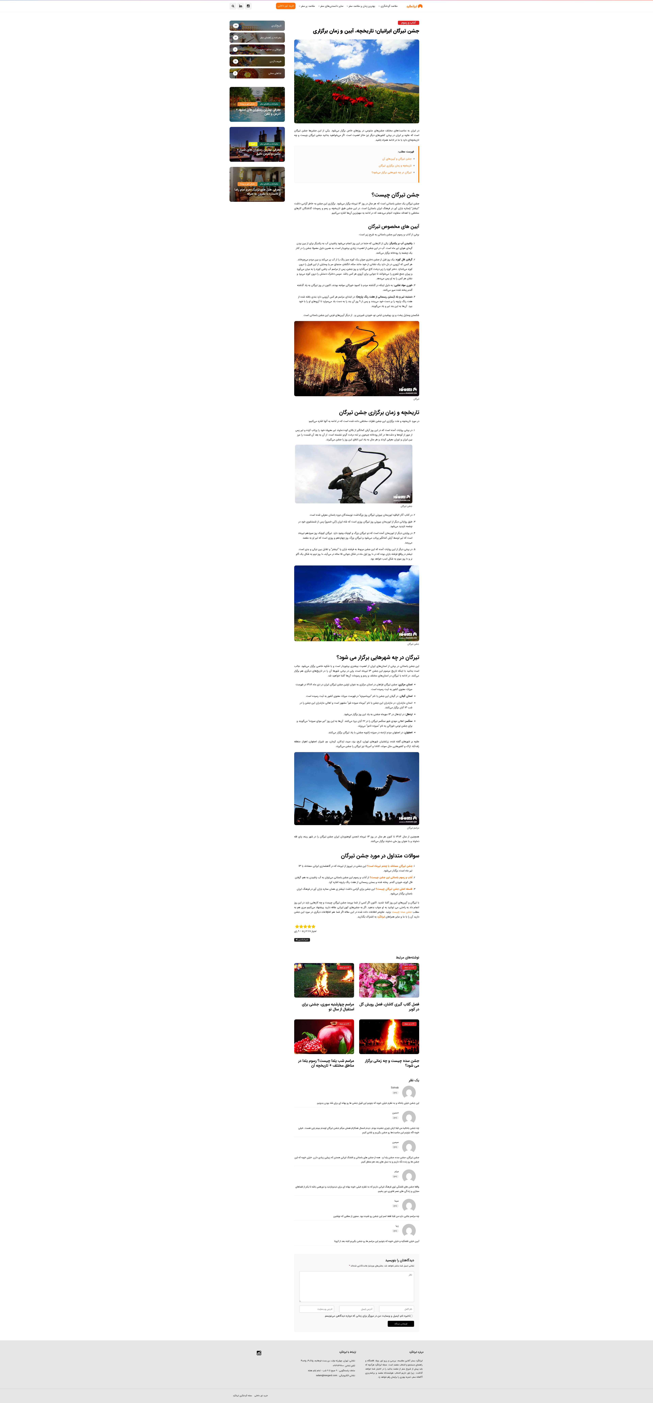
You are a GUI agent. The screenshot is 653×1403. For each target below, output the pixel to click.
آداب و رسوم (408, 23)
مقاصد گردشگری (389, 6)
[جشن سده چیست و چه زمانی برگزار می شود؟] (389, 1036)
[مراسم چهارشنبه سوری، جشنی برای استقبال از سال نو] (324, 980)
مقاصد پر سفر (308, 6)
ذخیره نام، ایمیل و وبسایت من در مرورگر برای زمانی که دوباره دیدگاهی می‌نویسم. (367, 1315)
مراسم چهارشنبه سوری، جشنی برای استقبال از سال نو (328, 1006)
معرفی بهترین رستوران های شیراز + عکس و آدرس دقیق (259, 151)
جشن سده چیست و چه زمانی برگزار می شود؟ (392, 1063)
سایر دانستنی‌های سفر (331, 6)
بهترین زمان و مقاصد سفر (362, 6)
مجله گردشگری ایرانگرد (242, 1395)
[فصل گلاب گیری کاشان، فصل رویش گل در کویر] (389, 980)
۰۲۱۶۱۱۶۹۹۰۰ (338, 1365)
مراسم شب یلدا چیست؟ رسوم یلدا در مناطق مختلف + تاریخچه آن (326, 1063)
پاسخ (395, 1092)
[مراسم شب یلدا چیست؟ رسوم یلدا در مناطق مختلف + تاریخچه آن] (324, 1036)
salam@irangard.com (326, 1375)
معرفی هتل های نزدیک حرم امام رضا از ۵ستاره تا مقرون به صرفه (258, 191)
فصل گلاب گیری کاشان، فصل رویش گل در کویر (389, 1006)
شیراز (253, 144)
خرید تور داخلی (261, 1395)
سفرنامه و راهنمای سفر (269, 104)
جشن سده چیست (402, 912)
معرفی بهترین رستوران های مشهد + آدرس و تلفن (258, 111)
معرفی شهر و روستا (247, 104)
